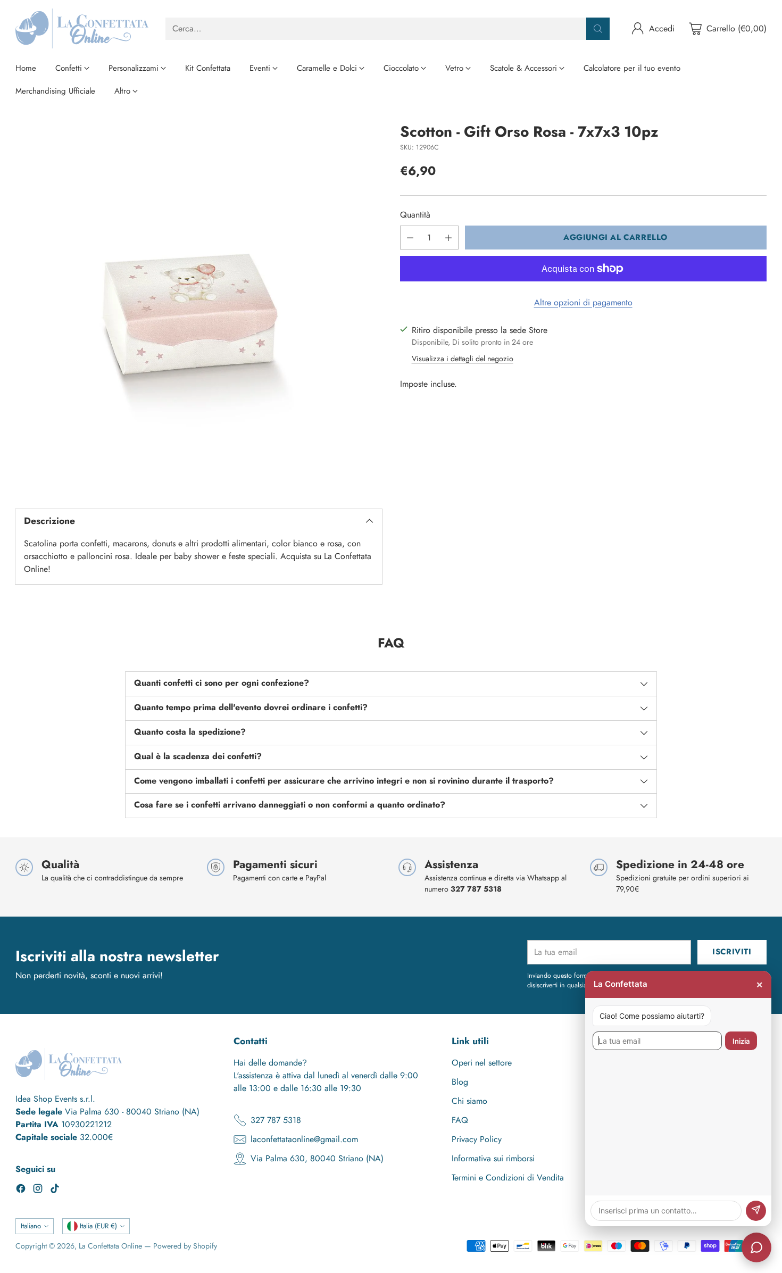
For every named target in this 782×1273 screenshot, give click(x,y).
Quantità (415, 215)
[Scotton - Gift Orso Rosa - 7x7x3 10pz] (198, 306)
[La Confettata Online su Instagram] (37, 1190)
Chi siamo (469, 1101)
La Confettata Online (110, 1246)
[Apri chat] (756, 1247)
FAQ (460, 1120)
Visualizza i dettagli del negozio (462, 358)
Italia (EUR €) (98, 1226)
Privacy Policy (477, 1139)
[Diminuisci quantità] (410, 237)
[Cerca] (598, 29)
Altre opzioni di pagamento (583, 302)
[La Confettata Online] (81, 28)
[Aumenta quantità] (448, 237)
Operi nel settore (482, 1062)
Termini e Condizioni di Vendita (508, 1177)
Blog (460, 1082)
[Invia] (756, 1211)
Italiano (31, 1226)
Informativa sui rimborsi (493, 1158)
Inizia (741, 1041)
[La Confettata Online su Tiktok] (54, 1190)
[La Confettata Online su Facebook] (20, 1190)
